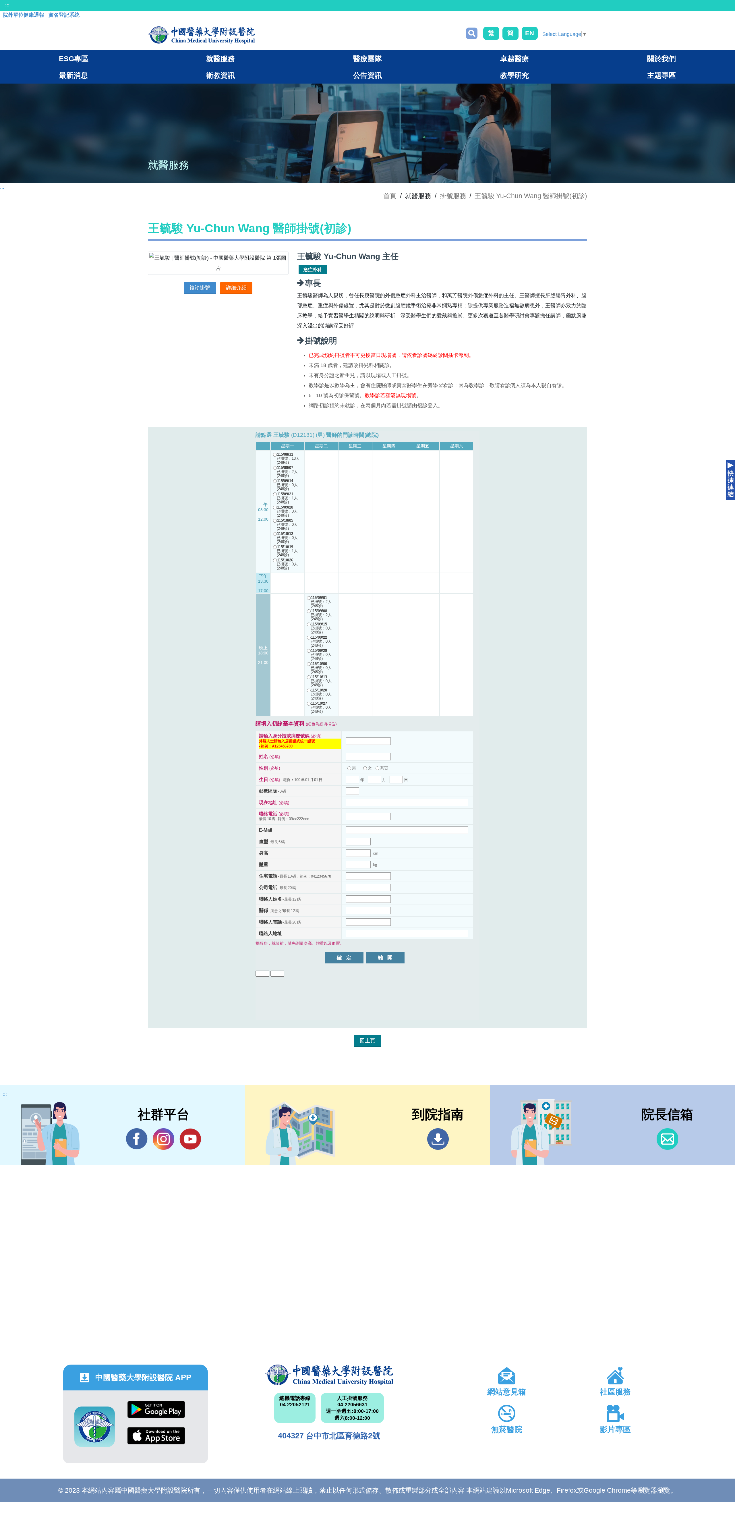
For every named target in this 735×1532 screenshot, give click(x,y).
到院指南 (438, 1139)
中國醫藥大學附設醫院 (329, 1375)
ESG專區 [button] (73, 59)
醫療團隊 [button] (367, 59)
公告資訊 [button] (367, 75)
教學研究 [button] (514, 75)
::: (7, 5)
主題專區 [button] (661, 75)
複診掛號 (199, 288)
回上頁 (367, 1041)
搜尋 (471, 33)
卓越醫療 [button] (514, 59)
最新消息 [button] (73, 75)
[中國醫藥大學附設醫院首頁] (201, 35)
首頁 (389, 196)
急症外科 (312, 269)
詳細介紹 (236, 288)
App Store (156, 1440)
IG (163, 1139)
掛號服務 (453, 196)
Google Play (156, 1414)
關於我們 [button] (661, 59)
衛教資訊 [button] (220, 75)
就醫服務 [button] (220, 59)
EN (529, 33)
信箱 (667, 1139)
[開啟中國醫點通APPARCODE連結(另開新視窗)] (94, 1427)
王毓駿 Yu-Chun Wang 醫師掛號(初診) (531, 196)
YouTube (190, 1139)
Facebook (137, 1139)
